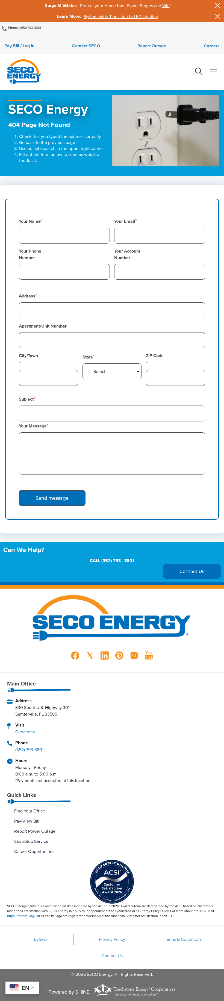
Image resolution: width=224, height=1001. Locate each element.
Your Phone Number (30, 254)
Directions (25, 732)
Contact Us (112, 956)
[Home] (24, 71)
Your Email (124, 221)
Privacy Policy (112, 939)
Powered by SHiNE (68, 991)
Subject (26, 399)
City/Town (28, 355)
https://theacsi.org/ (21, 915)
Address (27, 296)
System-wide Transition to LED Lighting (121, 16)
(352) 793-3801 (30, 27)
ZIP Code (155, 355)
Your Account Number (127, 254)
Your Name (30, 221)
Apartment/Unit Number (43, 326)
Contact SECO (86, 46)
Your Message (33, 426)
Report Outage (151, 46)
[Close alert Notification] (217, 5)
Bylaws (40, 939)
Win (166, 5)
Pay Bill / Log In (19, 46)
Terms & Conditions (183, 939)
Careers (212, 46)
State (87, 357)
